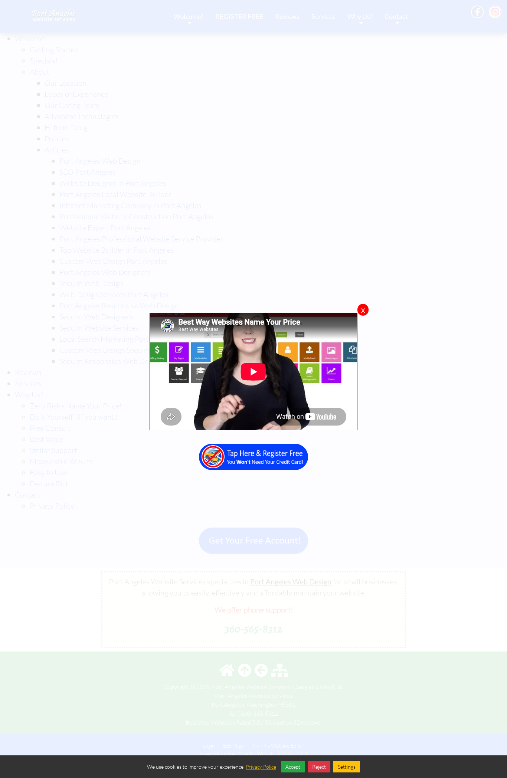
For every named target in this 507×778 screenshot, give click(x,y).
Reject (319, 767)
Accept (292, 767)
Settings (347, 767)
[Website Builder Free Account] (253, 452)
